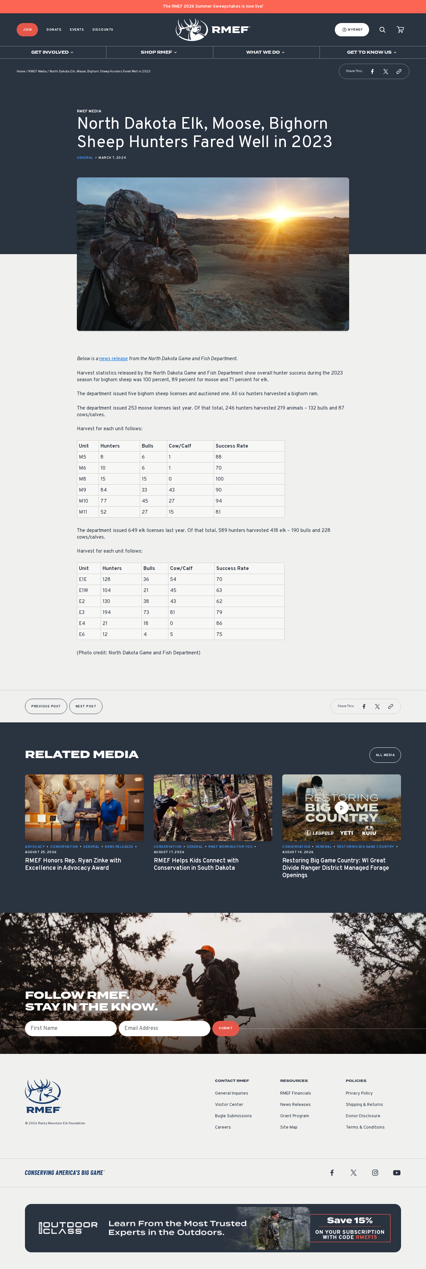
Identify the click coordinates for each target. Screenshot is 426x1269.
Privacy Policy (359, 1093)
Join (27, 30)
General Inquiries (231, 1093)
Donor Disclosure (363, 1116)
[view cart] (400, 30)
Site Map (289, 1127)
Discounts (103, 30)
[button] (372, 71)
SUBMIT (226, 1028)
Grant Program (294, 1116)
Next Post (86, 706)
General (85, 158)
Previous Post (46, 706)
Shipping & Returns (364, 1105)
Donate (54, 30)
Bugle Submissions (233, 1116)
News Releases (295, 1105)
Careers (223, 1127)
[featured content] (213, 1228)
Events (77, 30)
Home (21, 71)
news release (113, 359)
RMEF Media (37, 71)
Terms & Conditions (365, 1127)
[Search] (382, 30)
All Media (385, 755)
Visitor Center (229, 1105)
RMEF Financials (295, 1093)
